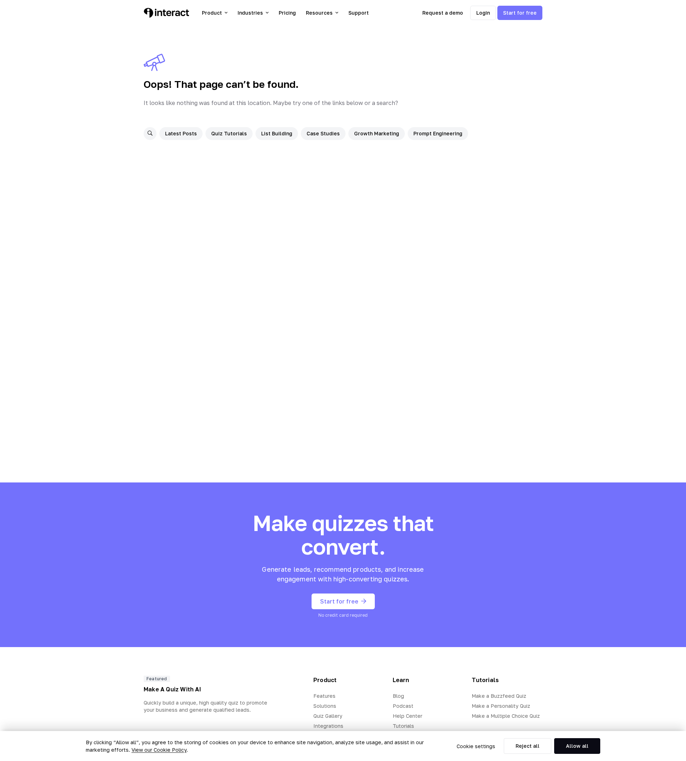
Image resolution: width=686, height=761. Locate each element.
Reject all (528, 746)
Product (212, 13)
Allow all (577, 746)
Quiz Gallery (327, 716)
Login (483, 13)
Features (324, 696)
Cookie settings (476, 746)
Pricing (287, 13)
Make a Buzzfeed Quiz (499, 696)
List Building (276, 133)
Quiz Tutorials (229, 133)
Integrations (328, 726)
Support (358, 13)
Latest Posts (181, 133)
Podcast (403, 706)
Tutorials (403, 726)
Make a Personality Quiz (501, 706)
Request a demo (442, 13)
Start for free (520, 13)
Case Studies (323, 133)
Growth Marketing (376, 133)
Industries (250, 13)
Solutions (324, 706)
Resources (319, 13)
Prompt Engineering (437, 133)
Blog (398, 696)
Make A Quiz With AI (172, 689)
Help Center (407, 716)
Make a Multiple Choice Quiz (506, 716)
